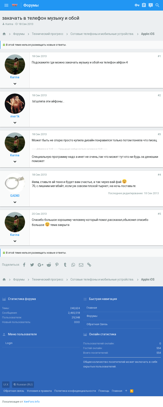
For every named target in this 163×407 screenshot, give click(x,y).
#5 (159, 213)
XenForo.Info (32, 401)
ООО (77, 322)
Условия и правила (39, 390)
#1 (159, 56)
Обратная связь (97, 324)
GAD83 (15, 195)
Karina (9, 24)
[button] (6, 5)
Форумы (92, 316)
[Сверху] (126, 391)
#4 (159, 174)
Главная (92, 307)
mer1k (14, 116)
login (9, 343)
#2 (159, 95)
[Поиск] (157, 5)
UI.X (5, 384)
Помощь (103, 390)
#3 (159, 134)
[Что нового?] (150, 5)
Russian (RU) (24, 384)
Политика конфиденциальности (75, 390)
